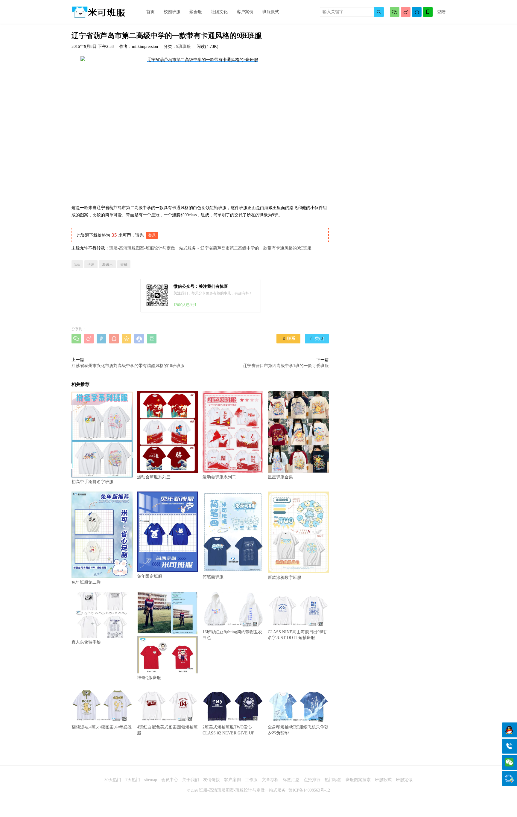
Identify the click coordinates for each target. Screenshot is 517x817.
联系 (288, 338)
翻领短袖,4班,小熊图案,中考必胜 (102, 727)
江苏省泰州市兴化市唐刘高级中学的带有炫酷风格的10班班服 (128, 365)
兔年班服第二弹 (86, 582)
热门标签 (333, 780)
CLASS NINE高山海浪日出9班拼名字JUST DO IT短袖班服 (298, 635)
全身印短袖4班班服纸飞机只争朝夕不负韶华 (298, 730)
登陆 (441, 12)
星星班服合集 (280, 477)
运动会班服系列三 (154, 477)
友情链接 (211, 780)
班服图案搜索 (358, 780)
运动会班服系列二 (219, 477)
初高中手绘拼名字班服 (92, 482)
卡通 (91, 264)
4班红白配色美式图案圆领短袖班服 (167, 730)
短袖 (123, 264)
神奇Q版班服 (149, 677)
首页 (150, 12)
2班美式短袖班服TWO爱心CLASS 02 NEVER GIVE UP (228, 730)
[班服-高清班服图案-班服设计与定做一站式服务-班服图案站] (98, 12)
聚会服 (195, 12)
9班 (77, 264)
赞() (316, 338)
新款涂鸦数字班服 (284, 577)
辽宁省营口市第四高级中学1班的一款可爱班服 (286, 365)
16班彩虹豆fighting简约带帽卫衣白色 (232, 635)
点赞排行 (312, 780)
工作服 (251, 780)
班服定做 (404, 780)
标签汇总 (291, 780)
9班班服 (183, 46)
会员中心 (169, 780)
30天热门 (112, 780)
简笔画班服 (213, 577)
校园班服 (172, 12)
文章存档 (270, 780)
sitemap (150, 780)
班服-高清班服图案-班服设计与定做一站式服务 (152, 248)
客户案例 (245, 12)
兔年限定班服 (149, 576)
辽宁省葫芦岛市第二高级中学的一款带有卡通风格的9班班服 (255, 248)
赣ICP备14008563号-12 (309, 790)
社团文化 (219, 12)
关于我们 (190, 780)
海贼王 (107, 264)
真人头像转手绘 (86, 642)
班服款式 (270, 12)
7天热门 (132, 780)
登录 (152, 235)
